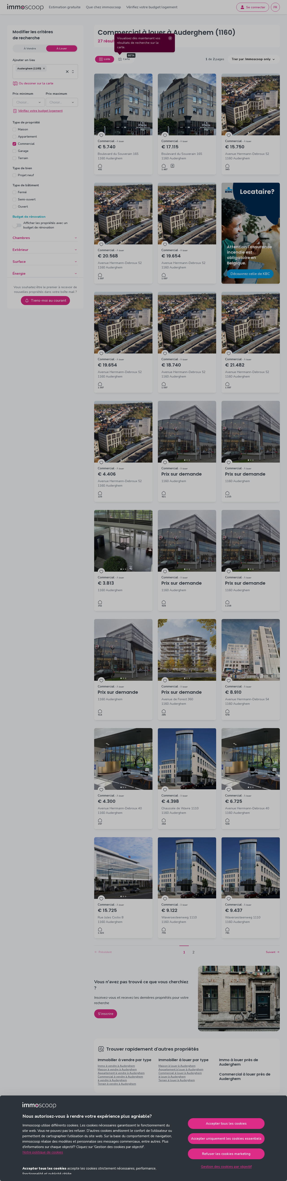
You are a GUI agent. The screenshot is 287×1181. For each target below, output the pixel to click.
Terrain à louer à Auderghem (177, 1080)
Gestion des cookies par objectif (226, 1166)
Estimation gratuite (64, 7)
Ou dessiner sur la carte (36, 83)
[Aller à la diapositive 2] (250, 133)
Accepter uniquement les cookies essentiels (226, 1138)
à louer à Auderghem (172, 1076)
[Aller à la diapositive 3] (253, 133)
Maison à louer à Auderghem (177, 1066)
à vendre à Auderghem (112, 1080)
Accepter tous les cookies (226, 1123)
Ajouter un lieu (24, 60)
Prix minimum (23, 94)
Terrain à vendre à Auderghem (117, 1084)
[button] (44, 68)
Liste (107, 59)
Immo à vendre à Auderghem (116, 1066)
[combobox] (39, 75)
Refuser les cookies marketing (226, 1154)
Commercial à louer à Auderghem (180, 1073)
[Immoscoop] (25, 7)
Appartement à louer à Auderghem (181, 1069)
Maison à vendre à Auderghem (117, 1069)
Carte (126, 59)
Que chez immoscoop (103, 7)
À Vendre (30, 48)
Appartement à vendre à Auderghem (121, 1073)
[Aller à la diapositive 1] (248, 133)
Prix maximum (56, 94)
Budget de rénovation (29, 217)
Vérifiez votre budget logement (151, 7)
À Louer (62, 48)
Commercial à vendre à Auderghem (120, 1076)
